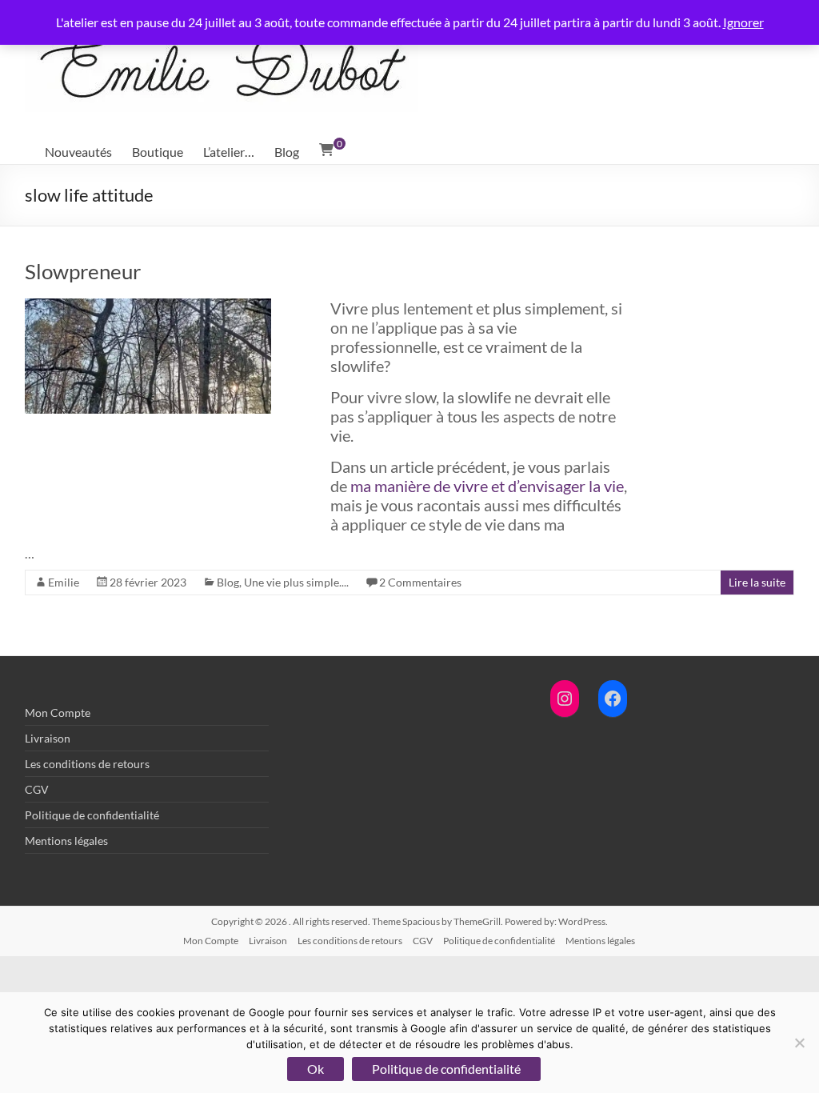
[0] (326, 150)
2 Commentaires (420, 582)
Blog (286, 151)
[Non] (799, 1043)
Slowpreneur (83, 271)
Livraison (47, 738)
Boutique (157, 151)
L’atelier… (228, 151)
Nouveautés (78, 151)
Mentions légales (66, 840)
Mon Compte (57, 712)
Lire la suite (757, 582)
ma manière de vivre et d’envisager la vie (487, 485)
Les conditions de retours (87, 764)
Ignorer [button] (743, 22)
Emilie (63, 582)
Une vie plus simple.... (296, 582)
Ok (315, 1068)
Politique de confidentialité (92, 815)
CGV (37, 789)
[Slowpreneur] (148, 306)
